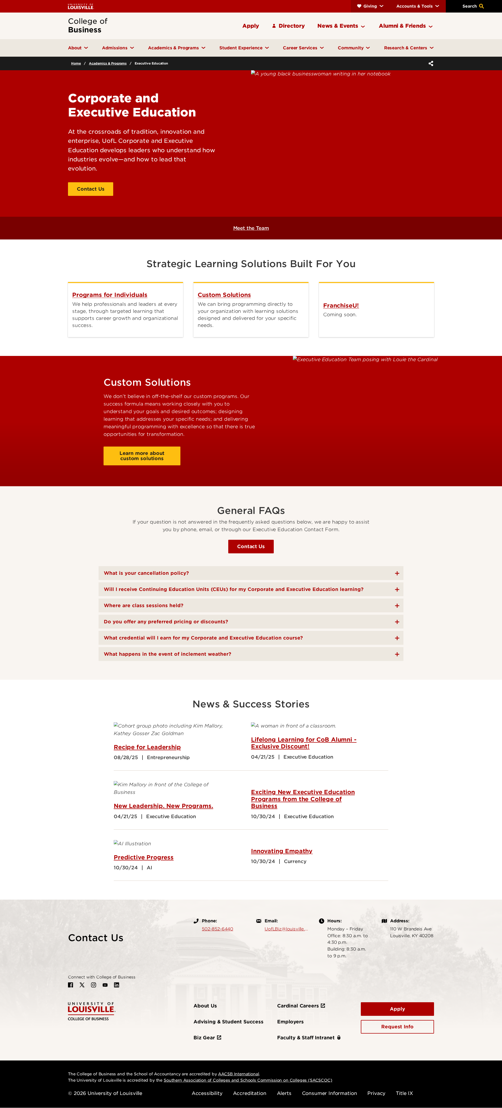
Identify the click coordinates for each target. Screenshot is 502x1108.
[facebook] (70, 985)
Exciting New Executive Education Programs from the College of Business (303, 799)
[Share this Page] (430, 63)
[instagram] (93, 985)
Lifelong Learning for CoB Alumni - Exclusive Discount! (304, 743)
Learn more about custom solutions (141, 455)
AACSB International (238, 1074)
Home (76, 63)
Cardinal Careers (298, 1006)
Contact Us (90, 189)
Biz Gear (204, 1037)
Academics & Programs (108, 63)
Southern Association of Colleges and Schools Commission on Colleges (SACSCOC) (248, 1080)
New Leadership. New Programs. (163, 805)
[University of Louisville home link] (81, 6)
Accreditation (249, 1093)
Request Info (397, 1026)
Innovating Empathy (281, 851)
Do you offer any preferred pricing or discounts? (166, 621)
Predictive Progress (144, 857)
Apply (397, 1009)
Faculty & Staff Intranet (306, 1037)
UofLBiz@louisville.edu (287, 928)
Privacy (376, 1093)
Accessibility (207, 1093)
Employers (290, 1021)
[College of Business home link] (92, 1011)
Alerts (284, 1093)
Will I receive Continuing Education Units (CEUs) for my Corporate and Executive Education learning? (233, 589)
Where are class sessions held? (143, 605)
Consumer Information (329, 1093)
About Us (205, 1006)
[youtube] (105, 985)
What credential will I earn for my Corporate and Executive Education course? (203, 638)
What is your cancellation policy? (146, 573)
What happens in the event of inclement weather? (167, 654)
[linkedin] (116, 985)
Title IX (404, 1093)
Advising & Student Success (228, 1021)
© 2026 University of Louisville (105, 1093)
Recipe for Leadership (147, 747)
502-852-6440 (217, 928)
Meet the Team (251, 228)
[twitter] (82, 985)
